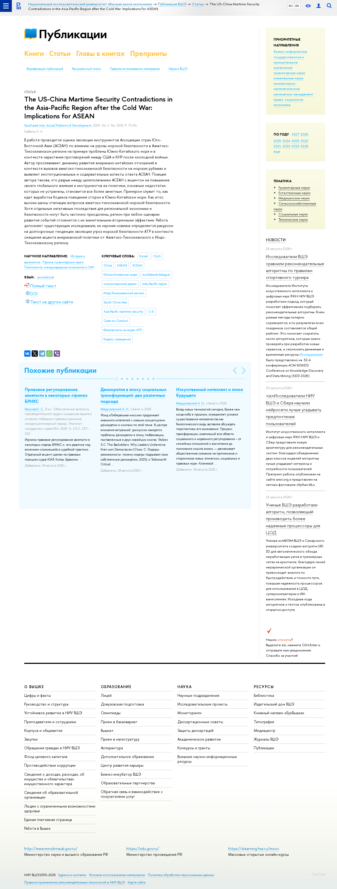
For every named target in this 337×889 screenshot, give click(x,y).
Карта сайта (136, 882)
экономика (282, 104)
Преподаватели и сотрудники (50, 721)
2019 (295, 146)
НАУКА (184, 686)
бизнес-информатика (290, 51)
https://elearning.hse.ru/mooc (253, 848)
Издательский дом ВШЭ (274, 704)
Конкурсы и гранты (193, 747)
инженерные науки (288, 78)
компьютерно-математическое (287, 86)
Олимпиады (111, 712)
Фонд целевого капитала (45, 756)
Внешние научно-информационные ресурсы (207, 759)
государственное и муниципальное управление (289, 62)
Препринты (148, 53)
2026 (304, 134)
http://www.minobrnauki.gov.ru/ (50, 848)
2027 (295, 134)
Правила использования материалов (135, 69)
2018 (304, 146)
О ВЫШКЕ (34, 686)
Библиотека (264, 695)
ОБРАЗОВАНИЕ (116, 686)
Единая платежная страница (48, 819)
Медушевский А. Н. (115, 409)
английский (45, 277)
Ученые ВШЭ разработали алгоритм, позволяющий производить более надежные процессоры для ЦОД (293, 518)
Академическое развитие (199, 739)
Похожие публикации (60, 370)
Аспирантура (112, 747)
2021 (277, 146)
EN (297, 6)
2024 (286, 140)
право (278, 99)
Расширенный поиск (86, 69)
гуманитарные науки (289, 72)
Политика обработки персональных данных (181, 875)
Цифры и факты (37, 695)
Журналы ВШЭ (266, 739)
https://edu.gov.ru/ (142, 848)
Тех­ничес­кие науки (293, 219)
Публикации (73, 34)
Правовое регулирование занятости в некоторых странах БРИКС (56, 395)
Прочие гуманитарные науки (63, 262)
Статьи (60, 53)
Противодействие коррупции (50, 765)
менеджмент (303, 94)
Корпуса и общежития (43, 730)
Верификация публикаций (45, 69)
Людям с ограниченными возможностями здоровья (59, 808)
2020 (286, 146)
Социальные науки (293, 214)
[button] (116, 378)
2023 (295, 140)
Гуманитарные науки (294, 187)
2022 (304, 140)
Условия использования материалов (117, 875)
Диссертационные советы (200, 721)
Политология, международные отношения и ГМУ (59, 267)
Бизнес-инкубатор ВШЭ (121, 774)
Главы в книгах (100, 53)
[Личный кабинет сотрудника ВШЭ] (319, 6)
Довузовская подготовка (122, 704)
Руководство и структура (46, 704)
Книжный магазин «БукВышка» (279, 712)
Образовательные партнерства (128, 782)
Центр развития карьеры (122, 765)
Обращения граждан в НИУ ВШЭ (52, 747)
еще (277, 151)
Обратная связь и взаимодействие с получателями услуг (132, 794)
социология (294, 99)
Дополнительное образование (127, 756)
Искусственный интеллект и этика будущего (209, 392)
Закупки (31, 739)
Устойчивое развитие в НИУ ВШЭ (53, 712)
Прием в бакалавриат (119, 721)
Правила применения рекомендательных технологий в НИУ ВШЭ (74, 882)
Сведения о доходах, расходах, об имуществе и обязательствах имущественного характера (54, 779)
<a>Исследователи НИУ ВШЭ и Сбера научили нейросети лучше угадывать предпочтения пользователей (293, 409)
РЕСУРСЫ (264, 686)
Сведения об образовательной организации (51, 795)
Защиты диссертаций (195, 730)
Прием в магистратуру (120, 739)
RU (291, 6)
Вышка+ (107, 730)
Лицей (106, 695)
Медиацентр (264, 730)
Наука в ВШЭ (177, 69)
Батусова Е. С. (34, 409)
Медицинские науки (294, 198)
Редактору (318, 874)
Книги (34, 53)
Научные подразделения (198, 695)
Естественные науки (294, 192)
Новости (276, 240)
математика (283, 94)
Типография (264, 721)
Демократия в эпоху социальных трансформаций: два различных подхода (134, 395)
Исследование (311, 354)
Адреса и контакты (72, 875)
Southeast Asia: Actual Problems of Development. (58, 125)
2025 (277, 140)
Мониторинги (189, 712)
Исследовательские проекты (202, 704)
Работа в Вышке (37, 828)
